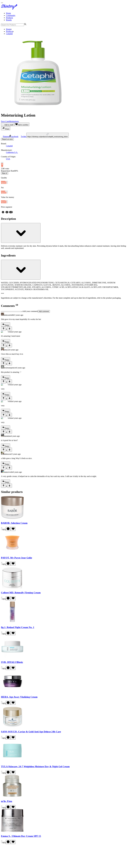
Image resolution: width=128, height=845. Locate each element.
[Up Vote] (3, 329)
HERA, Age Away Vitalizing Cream (19, 697)
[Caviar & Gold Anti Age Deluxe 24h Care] (12, 727)
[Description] (20, 233)
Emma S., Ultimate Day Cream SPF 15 (21, 836)
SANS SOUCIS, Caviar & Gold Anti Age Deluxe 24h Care (31, 731)
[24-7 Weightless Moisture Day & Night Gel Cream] (12, 762)
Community (10, 15)
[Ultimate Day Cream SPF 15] (12, 831)
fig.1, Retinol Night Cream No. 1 (17, 627)
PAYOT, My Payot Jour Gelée (16, 557)
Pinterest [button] (6, 136)
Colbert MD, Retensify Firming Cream (21, 592)
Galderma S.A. (12, 152)
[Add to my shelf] (8, 529)
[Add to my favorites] (13, 529)
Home (8, 13)
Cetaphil (9, 34)
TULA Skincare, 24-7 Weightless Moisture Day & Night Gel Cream (35, 766)
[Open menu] (2, 2)
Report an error (7, 139)
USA (8, 159)
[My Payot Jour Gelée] (12, 553)
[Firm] (12, 796)
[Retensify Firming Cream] (12, 588)
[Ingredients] (20, 270)
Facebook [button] (14, 136)
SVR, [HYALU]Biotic (12, 662)
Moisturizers (14, 121)
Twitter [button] (23, 136)
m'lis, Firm (6, 801)
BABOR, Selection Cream (14, 523)
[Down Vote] (9, 329)
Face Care (5, 121)
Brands (9, 20)
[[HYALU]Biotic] (12, 657)
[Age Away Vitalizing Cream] (12, 692)
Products (9, 18)
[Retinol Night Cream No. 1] (12, 622)
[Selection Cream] (12, 518)
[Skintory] (9, 9)
